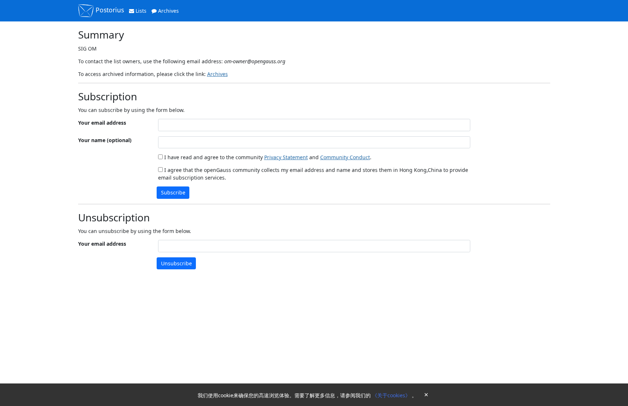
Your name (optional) (105, 140)
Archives (168, 10)
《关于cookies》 (392, 395)
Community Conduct (345, 157)
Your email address (102, 122)
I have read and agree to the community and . (267, 157)
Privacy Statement (286, 157)
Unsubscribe (176, 263)
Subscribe (173, 192)
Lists (140, 10)
